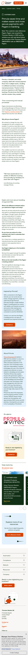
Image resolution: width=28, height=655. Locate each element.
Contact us (5, 622)
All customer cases (7, 468)
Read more (7, 501)
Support (4, 626)
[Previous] (20, 508)
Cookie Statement (6, 649)
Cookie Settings (14, 652)
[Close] (26, 634)
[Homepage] (6, 3)
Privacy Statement (15, 649)
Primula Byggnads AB (10, 357)
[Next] (24, 508)
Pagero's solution (12, 112)
